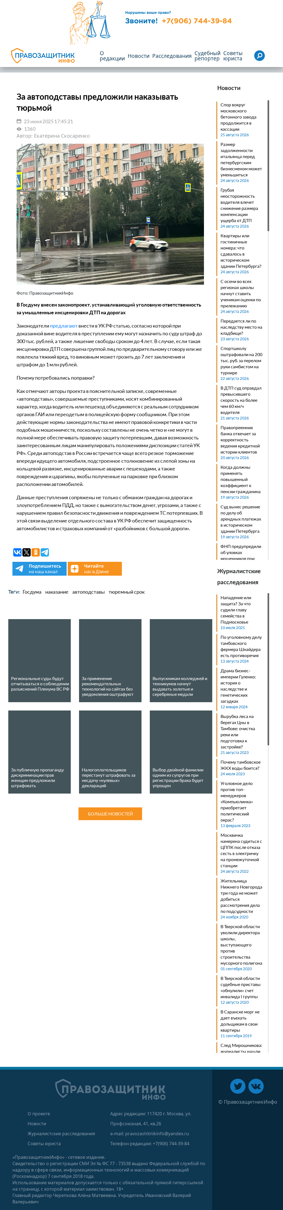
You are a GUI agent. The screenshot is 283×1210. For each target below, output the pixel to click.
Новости (37, 1124)
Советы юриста (44, 1144)
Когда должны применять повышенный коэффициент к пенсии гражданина (241, 479)
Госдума (32, 592)
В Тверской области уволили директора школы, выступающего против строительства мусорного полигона (241, 945)
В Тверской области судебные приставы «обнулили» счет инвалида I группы (241, 987)
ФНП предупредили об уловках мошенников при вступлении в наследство (241, 558)
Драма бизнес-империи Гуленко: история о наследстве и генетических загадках (238, 686)
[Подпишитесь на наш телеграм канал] (40, 574)
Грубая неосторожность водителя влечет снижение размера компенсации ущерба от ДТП (239, 205)
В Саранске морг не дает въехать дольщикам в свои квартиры (240, 1021)
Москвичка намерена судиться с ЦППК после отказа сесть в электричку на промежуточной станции (241, 850)
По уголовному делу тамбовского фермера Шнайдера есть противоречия (241, 646)
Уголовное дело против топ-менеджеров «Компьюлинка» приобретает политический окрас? (237, 801)
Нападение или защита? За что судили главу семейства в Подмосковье (236, 609)
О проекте (39, 1114)
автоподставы (88, 592)
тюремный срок (127, 592)
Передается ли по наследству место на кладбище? (241, 327)
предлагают (64, 326)
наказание (57, 592)
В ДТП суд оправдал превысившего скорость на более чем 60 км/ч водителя (241, 400)
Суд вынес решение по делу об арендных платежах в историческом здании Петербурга (241, 519)
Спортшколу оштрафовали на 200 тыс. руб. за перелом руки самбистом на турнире (241, 360)
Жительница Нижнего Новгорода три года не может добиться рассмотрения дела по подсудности (241, 896)
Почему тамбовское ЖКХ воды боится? (241, 765)
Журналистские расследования (61, 1134)
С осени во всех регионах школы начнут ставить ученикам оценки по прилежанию (241, 293)
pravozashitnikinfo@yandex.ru (157, 1134)
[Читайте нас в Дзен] (95, 574)
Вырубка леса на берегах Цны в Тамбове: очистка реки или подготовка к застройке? (238, 731)
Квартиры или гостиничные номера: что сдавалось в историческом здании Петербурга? (241, 251)
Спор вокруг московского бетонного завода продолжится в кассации (238, 117)
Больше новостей (110, 813)
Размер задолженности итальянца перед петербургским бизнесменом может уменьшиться (241, 159)
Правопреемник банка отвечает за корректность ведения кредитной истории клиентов (240, 439)
